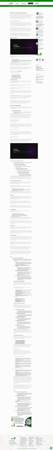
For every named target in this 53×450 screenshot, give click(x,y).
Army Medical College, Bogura (23, 438)
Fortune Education (16, 349)
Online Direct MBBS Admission (39, 444)
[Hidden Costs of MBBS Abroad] (37, 28)
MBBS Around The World (31, 437)
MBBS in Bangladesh (31, 438)
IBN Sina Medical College (23, 441)
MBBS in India (30, 439)
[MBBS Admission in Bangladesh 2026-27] (37, 13)
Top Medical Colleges (22, 437)
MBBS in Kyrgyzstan (31, 441)
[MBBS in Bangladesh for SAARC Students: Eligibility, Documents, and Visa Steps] (37, 35)
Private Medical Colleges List (39, 440)
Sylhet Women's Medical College (23, 440)
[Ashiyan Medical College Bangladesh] (37, 21)
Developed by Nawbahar (33, 448)
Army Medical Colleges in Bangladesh (19, 303)
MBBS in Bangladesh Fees (39, 439)
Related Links (37, 437)
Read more (39, 26)
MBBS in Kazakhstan (31, 440)
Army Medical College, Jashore (23, 439)
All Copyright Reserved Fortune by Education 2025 (23, 448)
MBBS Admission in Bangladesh (39, 438)
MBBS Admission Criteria (38, 443)
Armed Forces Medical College (15, 71)
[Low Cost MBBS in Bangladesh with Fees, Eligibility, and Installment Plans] (37, 44)
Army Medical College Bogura (14, 120)
